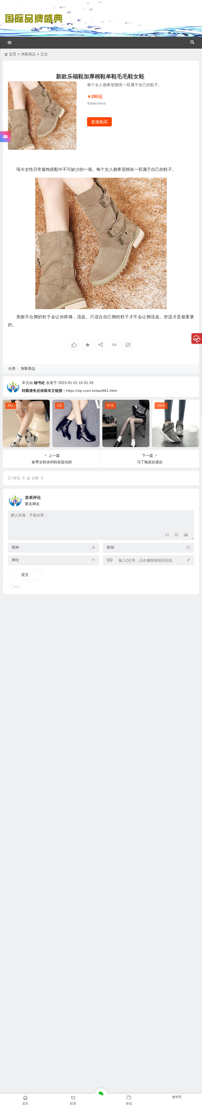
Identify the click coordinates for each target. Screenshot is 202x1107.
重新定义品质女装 (26, 442)
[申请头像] (189, 499)
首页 (12, 54)
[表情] (176, 535)
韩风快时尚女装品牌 (125, 442)
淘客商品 (28, 54)
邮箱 (110, 547)
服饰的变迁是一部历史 (175, 442)
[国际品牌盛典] (34, 23)
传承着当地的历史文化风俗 (77, 442)
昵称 (15, 547)
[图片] (185, 535)
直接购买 (99, 122)
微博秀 (176, 1097)
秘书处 (39, 383)
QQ (110, 560)
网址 (15, 560)
